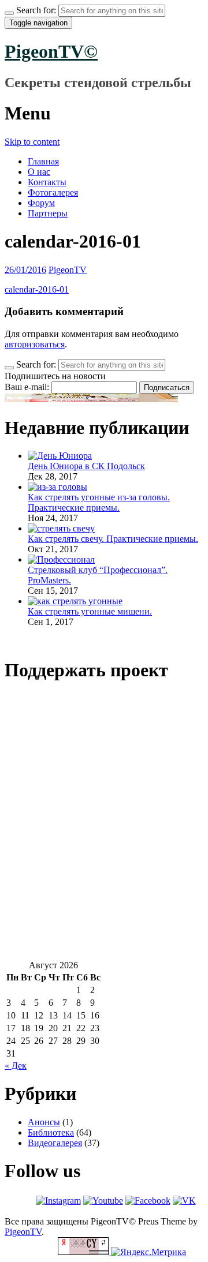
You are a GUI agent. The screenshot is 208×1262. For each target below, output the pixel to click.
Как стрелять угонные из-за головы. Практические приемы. (99, 502)
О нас (39, 172)
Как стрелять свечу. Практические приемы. (113, 539)
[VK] (184, 1200)
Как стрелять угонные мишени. (90, 611)
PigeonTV (68, 270)
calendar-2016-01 (37, 289)
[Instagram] (58, 1200)
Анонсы (44, 1122)
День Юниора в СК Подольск (86, 466)
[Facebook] (148, 1200)
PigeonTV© (51, 51)
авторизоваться (35, 344)
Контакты (47, 182)
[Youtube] (103, 1200)
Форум (41, 203)
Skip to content (32, 142)
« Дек (16, 1065)
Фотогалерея (53, 192)
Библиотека (51, 1132)
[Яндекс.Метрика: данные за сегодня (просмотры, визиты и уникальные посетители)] (148, 1252)
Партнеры (48, 213)
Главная (43, 161)
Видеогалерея (55, 1143)
